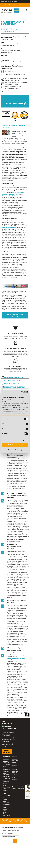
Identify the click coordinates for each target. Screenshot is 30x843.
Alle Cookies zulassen (13, 445)
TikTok (10, 820)
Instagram (18, 820)
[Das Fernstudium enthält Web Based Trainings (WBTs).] (6, 114)
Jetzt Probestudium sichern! (15, 315)
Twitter (14, 820)
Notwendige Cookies (13, 449)
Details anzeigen (20, 440)
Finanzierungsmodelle (8, 227)
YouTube (25, 820)
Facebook (3, 820)
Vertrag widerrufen (6, 751)
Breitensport (15, 192)
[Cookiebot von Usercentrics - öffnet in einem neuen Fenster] (21, 392)
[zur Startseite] (6, 10)
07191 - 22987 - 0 (14, 1)
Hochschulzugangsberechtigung (16, 658)
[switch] (26, 424)
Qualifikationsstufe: (6, 37)
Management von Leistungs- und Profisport (14, 196)
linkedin (7, 820)
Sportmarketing (14, 194)
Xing (21, 820)
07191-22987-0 (7, 723)
